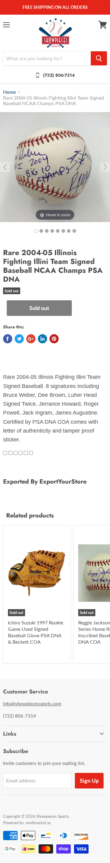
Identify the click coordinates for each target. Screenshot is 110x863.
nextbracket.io (38, 822)
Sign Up (89, 780)
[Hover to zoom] (55, 166)
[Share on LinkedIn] (42, 338)
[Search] (99, 58)
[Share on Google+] (30, 338)
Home (9, 92)
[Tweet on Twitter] (19, 338)
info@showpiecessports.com (32, 703)
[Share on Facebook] (7, 338)
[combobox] (47, 58)
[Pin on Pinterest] (54, 338)
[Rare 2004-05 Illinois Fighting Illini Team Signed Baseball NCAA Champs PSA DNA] (36, 231)
